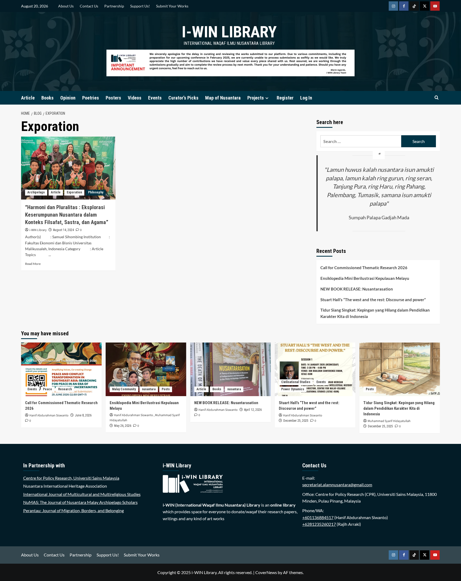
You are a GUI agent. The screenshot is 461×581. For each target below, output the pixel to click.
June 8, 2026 (83, 415)
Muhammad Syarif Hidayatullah (389, 421)
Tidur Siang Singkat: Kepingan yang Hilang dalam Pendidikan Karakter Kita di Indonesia (375, 313)
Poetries (90, 98)
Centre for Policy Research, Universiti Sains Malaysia (71, 477)
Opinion (67, 98)
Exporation (74, 192)
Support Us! (140, 6)
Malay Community (124, 389)
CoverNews (266, 572)
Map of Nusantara (223, 98)
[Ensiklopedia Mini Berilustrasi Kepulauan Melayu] (146, 369)
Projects (255, 98)
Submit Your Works (172, 6)
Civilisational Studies (295, 382)
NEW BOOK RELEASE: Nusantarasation (356, 288)
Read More (33, 264)
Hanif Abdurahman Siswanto (49, 415)
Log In (306, 98)
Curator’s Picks (183, 98)
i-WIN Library (229, 31)
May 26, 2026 (122, 426)
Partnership (114, 6)
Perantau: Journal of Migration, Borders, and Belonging (73, 510)
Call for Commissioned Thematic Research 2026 (363, 267)
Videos (134, 98)
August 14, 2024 (63, 230)
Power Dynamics (292, 389)
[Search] (436, 97)
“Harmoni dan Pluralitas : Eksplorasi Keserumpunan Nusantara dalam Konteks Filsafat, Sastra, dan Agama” (66, 214)
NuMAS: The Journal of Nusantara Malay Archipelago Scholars (80, 502)
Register (285, 98)
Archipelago (36, 192)
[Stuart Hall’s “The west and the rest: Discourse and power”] (315, 369)
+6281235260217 (319, 524)
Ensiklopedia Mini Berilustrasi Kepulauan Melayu (364, 278)
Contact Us (89, 6)
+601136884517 (317, 517)
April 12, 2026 (253, 410)
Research (65, 389)
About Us (66, 6)
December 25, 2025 (295, 421)
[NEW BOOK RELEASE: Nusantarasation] (230, 369)
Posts (166, 389)
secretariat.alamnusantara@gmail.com (337, 484)
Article (28, 98)
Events (155, 98)
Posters (113, 98)
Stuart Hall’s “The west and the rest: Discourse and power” (373, 299)
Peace (47, 389)
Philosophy (95, 192)
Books (47, 98)
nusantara (149, 389)
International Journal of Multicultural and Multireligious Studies (82, 494)
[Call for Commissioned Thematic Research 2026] (61, 369)
